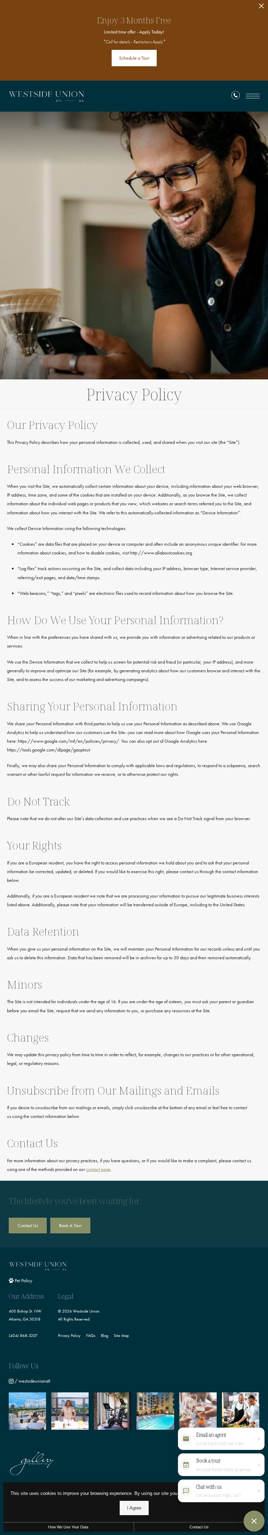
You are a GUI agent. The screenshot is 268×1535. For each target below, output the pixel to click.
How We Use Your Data (68, 1527)
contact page (98, 1169)
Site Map (121, 1335)
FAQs (90, 1335)
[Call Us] (235, 96)
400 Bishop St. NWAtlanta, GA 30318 (25, 1315)
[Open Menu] (253, 96)
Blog (104, 1335)
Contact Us (199, 1527)
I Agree (134, 1508)
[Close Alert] (261, 8)
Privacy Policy (69, 1335)
